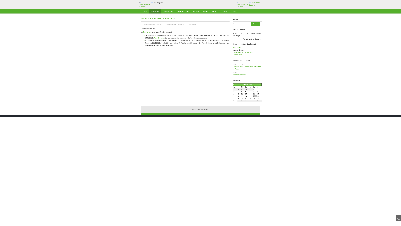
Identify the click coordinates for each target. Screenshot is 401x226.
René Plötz (237, 48)
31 (233, 101)
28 (250, 98)
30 (258, 98)
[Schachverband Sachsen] (145, 5)
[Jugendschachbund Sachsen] (242, 4)
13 (246, 94)
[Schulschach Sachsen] (254, 4)
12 (242, 94)
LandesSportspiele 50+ (240, 74)
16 (258, 94)
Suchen (255, 24)
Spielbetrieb (192, 24)
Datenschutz (205, 109)
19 (242, 96)
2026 (250, 84)
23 (258, 96)
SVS (185, 24)
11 (238, 94)
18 (238, 96)
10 (233, 94)
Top (398, 219)
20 (246, 96)
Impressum (196, 109)
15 (254, 94)
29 (254, 98)
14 (250, 94)
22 (254, 96)
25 (238, 98)
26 (242, 98)
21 (250, 96)
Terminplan (146, 32)
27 (246, 98)
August (245, 84)
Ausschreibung (159, 38)
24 (233, 98)
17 (233, 96)
